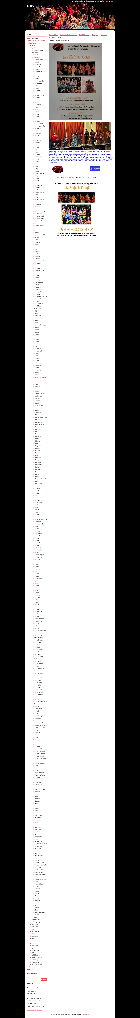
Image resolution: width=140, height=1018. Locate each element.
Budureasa (38, 157)
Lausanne (37, 386)
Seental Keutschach (41, 725)
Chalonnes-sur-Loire (40, 282)
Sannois (37, 711)
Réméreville (38, 595)
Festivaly (35, 55)
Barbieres (37, 97)
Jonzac (37, 332)
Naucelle (37, 491)
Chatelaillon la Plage (41, 296)
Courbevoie (38, 190)
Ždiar (36, 903)
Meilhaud (37, 441)
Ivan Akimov (35, 962)
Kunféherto (38, 370)
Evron (36, 228)
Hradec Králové (39, 270)
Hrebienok (37, 275)
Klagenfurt (38, 348)
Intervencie (34, 926)
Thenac (37, 803)
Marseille (37, 427)
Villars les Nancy (40, 872)
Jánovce (37, 330)
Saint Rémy (38, 687)
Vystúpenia (95, 35)
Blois (36, 119)
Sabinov (37, 623)
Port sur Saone (39, 557)
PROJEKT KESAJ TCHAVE (68, 35)
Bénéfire (37, 114)
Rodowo (37, 602)
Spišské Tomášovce (41, 761)
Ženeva (37, 907)
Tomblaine (38, 806)
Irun (36, 318)
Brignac (37, 147)
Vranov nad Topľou (40, 879)
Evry (36, 230)
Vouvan (37, 877)
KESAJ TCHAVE (84, 35)
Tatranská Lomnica (40, 789)
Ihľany (36, 313)
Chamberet (38, 287)
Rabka (36, 583)
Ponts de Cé (38, 550)
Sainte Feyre (38, 649)
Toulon (36, 810)
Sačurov (37, 626)
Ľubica (36, 408)
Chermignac (38, 301)
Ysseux (37, 891)
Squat (36, 737)
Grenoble (37, 258)
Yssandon (37, 889)
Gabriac (37, 239)
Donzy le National (40, 211)
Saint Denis (38, 642)
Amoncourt (38, 74)
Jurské (37, 334)
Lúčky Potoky (39, 405)
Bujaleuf (37, 159)
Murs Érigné (38, 483)
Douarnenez (38, 213)
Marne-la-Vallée (39, 424)
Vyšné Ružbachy (40, 884)
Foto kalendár (33, 967)
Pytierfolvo (38, 581)
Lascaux (37, 384)
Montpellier (38, 467)
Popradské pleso (39, 555)
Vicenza (37, 858)
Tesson (37, 796)
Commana (38, 183)
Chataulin (37, 294)
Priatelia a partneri (36, 957)
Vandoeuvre (38, 832)
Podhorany (38, 540)
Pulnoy (37, 574)
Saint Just (38, 654)
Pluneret (37, 538)
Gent (36, 249)
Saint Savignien (39, 694)
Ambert (37, 69)
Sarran (36, 713)
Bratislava (37, 142)
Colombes (37, 180)
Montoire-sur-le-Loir (40, 912)
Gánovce (37, 242)
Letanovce (38, 389)
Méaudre (37, 450)
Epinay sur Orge (39, 218)
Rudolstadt (38, 616)
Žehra (36, 905)
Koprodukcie (35, 931)
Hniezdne (37, 268)
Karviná (37, 341)
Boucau (37, 135)
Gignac (37, 251)
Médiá (33, 934)
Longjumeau (38, 396)
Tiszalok (37, 801)
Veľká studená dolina (41, 844)
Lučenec (37, 403)
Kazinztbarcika (39, 344)
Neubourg (37, 493)
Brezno (37, 145)
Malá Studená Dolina (41, 417)
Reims (36, 590)
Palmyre (37, 514)
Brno (36, 149)
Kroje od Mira (37, 919)
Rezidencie (34, 924)
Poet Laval (38, 547)
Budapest (37, 154)
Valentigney (38, 829)
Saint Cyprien (39, 640)
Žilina (36, 910)
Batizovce (37, 100)
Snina (36, 744)
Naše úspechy (35, 922)
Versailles (37, 853)
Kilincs (37, 346)
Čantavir (37, 197)
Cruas (36, 194)
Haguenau (37, 263)
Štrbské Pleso (39, 784)
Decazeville (38, 204)
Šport (33, 948)
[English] (112, 1)
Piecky (37, 526)
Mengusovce (38, 446)
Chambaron (38, 285)
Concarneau (38, 185)
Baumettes (38, 104)
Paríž (36, 517)
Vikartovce (38, 867)
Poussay (37, 559)
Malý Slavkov (39, 422)
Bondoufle (37, 128)
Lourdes (37, 398)
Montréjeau (38, 462)
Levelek (37, 391)
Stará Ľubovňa (39, 768)
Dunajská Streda (39, 216)
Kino (32, 938)
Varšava (37, 834)
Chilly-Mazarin (39, 303)
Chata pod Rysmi (40, 292)
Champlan (37, 289)
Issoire (37, 320)
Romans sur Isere (40, 607)
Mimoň (37, 453)
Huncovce (37, 280)
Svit (36, 780)
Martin (36, 431)
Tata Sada (38, 787)
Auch (36, 86)
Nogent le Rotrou (39, 500)
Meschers (37, 448)
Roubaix (37, 609)
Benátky (37, 112)
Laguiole (37, 372)
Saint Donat (38, 645)
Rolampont (38, 604)
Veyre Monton (39, 855)
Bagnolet (37, 90)
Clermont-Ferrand (40, 173)
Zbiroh (36, 896)
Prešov (37, 566)
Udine (36, 822)
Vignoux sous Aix (40, 862)
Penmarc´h (38, 521)
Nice (36, 495)
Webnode (86, 1014)
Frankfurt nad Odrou (40, 235)
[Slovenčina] (107, 1)
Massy (37, 434)
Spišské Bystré (39, 756)
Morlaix (37, 474)
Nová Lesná (38, 502)
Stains (36, 765)
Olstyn (36, 507)
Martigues (37, 429)
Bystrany (37, 161)
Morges (37, 472)
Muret (36, 481)
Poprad (37, 552)
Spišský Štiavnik (40, 763)
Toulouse (37, 813)
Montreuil (37, 469)
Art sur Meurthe (39, 81)
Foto (32, 941)
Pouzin (37, 562)
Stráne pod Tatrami (40, 775)
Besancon (37, 116)
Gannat (37, 244)
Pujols (36, 571)
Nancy (36, 486)
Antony (37, 78)
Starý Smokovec (39, 772)
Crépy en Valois (39, 192)
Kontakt (30, 969)
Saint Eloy (38, 647)
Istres (36, 322)
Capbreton (38, 164)
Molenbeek (38, 457)
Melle (36, 443)
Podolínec (37, 545)
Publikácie (34, 936)
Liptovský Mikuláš (40, 393)
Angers (37, 76)
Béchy (36, 107)
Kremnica (37, 358)
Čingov (37, 202)
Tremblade (38, 817)
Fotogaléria (34, 945)
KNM (32, 952)
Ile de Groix (38, 315)
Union (36, 825)
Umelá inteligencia (36, 964)
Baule (36, 102)
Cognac (37, 178)
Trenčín (37, 915)
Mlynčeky (37, 455)
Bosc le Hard (38, 131)
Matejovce (38, 436)
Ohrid (36, 505)
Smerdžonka (38, 742)
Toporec (37, 808)
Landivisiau (38, 375)
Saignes (37, 628)
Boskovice (38, 133)
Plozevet (37, 536)
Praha (36, 564)
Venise (37, 851)
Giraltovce (38, 254)
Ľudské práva (35, 955)
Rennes (37, 592)
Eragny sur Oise (39, 225)
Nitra (36, 498)
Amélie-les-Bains (40, 71)
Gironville (37, 256)
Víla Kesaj (34, 960)
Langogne (37, 382)
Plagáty (35, 917)
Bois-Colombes (39, 123)
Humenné (37, 277)
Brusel (36, 152)
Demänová (38, 206)
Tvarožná (37, 820)
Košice (37, 356)
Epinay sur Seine (40, 221)
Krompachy (38, 365)
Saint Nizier (38, 680)
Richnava (37, 597)
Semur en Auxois (40, 727)
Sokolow (37, 746)
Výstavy (33, 943)
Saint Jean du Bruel (40, 652)
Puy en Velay (38, 578)
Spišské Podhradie (40, 758)
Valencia (37, 827)
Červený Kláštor (39, 199)
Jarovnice (37, 327)
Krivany (37, 360)
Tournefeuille (38, 815)
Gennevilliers (38, 247)
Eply (36, 223)
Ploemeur (37, 531)
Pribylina (37, 569)
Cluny (36, 176)
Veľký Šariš (38, 848)
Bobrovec (37, 121)
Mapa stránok (90, 1)
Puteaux (37, 576)
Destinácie (104, 35)
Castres (37, 166)
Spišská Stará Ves (40, 753)
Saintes (37, 699)
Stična (36, 770)
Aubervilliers (38, 83)
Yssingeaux (38, 893)
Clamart (37, 171)
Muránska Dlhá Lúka (41, 479)
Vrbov (36, 881)
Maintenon (38, 415)
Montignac (38, 460)
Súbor (33, 45)
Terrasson (37, 794)
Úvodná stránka (53, 35)
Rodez (36, 600)
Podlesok (37, 543)
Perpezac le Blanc (40, 524)
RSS (97, 1)
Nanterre (37, 488)
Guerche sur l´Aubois (41, 261)
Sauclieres (38, 718)
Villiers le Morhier (40, 874)
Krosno (37, 367)
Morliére (37, 476)
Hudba (33, 929)
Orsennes (37, 512)
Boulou (37, 138)
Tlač (103, 1)
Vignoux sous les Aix (41, 865)
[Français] (109, 1)
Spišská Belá (38, 749)
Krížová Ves (38, 363)
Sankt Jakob (38, 708)
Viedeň (37, 860)
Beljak (36, 109)
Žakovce (37, 900)
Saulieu (37, 720)
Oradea (37, 509)
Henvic (37, 266)
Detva (36, 209)
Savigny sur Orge (40, 723)
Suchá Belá (38, 782)
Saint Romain (39, 692)
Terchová (37, 791)
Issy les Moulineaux (40, 325)
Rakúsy (37, 585)
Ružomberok (38, 621)
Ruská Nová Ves (39, 618)
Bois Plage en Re (40, 126)
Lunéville (37, 401)
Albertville (37, 67)
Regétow (37, 588)
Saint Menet (38, 678)
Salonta (37, 706)
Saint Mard (38, 661)
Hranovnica (38, 273)
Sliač (36, 739)
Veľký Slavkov (39, 846)
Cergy (36, 168)
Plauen (37, 529)
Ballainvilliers (38, 93)
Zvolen (37, 898)
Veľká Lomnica (39, 841)
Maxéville (37, 438)
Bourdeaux (38, 140)
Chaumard (38, 299)
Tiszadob (37, 798)
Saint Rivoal (38, 690)
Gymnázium (35, 950)
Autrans (37, 88)
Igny (36, 311)
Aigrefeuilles (38, 64)
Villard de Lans (39, 870)
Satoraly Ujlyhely (40, 716)
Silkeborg (37, 732)
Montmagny (38, 464)
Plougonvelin (38, 533)
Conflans (37, 187)
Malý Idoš (37, 420)
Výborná (37, 886)
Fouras (37, 237)
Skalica (37, 735)
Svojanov (37, 777)
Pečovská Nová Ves (41, 519)
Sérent (36, 730)
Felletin (37, 232)
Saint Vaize (38, 697)
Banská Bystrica (39, 95)
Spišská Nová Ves (40, 751)
